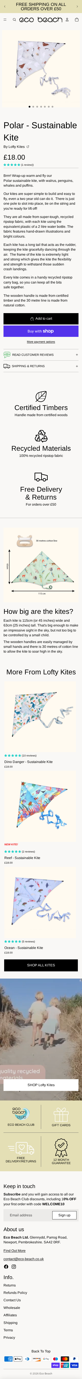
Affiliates (10, 1315)
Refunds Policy (15, 1293)
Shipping (10, 1323)
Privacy (9, 1337)
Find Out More (14, 1250)
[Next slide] (77, 6)
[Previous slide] (5, 6)
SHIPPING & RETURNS (28, 366)
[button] (12, 164)
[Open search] (14, 19)
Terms (8, 1330)
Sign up (64, 1215)
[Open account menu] (67, 19)
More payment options (41, 341)
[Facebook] (6, 1266)
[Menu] (5, 20)
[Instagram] (13, 1266)
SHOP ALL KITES (41, 965)
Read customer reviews (33, 354)
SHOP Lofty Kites (41, 1085)
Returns (9, 1285)
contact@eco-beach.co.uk (23, 1259)
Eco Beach (45, 1373)
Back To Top (41, 1351)
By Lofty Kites (14, 147)
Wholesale (11, 1308)
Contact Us (12, 1300)
